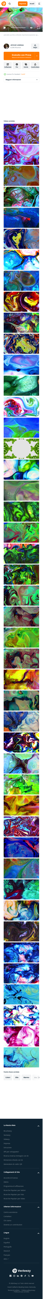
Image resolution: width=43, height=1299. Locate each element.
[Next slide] (34, 1076)
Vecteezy (7, 1134)
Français (7, 1257)
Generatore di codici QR (13, 1166)
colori (8, 1076)
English (6, 1240)
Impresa (7, 1142)
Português (8, 1248)
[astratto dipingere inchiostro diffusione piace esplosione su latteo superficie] (21, 469)
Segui (35, 47)
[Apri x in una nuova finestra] (28, 1278)
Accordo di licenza (11, 1180)
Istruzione (7, 1146)
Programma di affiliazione (14, 1188)
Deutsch (7, 1253)
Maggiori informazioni (13, 79)
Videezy (7, 1138)
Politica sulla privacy (27, 1292)
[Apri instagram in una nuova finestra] (13, 1278)
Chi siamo (7, 1222)
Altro (5, 1261)
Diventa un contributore (13, 1226)
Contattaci (7, 1218)
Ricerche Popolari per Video (14, 1200)
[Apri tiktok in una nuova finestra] (24, 1278)
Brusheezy (8, 1130)
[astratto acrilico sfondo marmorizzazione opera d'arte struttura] (21, 133)
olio (16, 1076)
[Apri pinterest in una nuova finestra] (21, 1278)
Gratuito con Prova (21, 56)
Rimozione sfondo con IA (13, 1162)
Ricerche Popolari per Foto (14, 1196)
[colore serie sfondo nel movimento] (21, 301)
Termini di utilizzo (13, 1292)
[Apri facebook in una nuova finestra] (10, 1278)
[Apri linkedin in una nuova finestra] (17, 1278)
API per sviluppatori (11, 1151)
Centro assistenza (10, 1214)
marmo (26, 1076)
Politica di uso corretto (20, 1294)
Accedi (32, 4)
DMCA (6, 1184)
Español (7, 1244)
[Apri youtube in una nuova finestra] (32, 1278)
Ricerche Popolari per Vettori (15, 1192)
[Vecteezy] (3, 3)
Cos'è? (23, 74)
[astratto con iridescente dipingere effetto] (21, 322)
